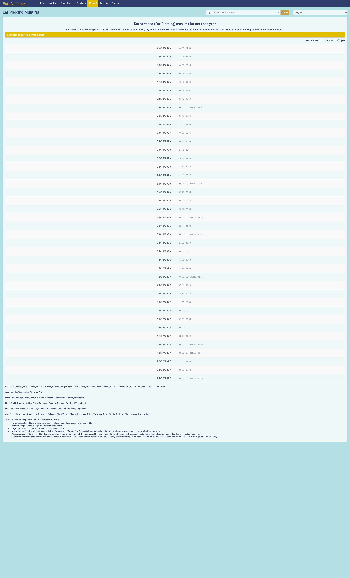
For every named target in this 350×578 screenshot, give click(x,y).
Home (42, 3)
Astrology (52, 3)
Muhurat (93, 3)
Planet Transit (67, 3)
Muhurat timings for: (314, 40)
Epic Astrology (14, 4)
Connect (115, 3)
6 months (331, 40)
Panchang (81, 3)
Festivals (104, 3)
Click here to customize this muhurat (26, 35)
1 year (342, 40)
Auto (286, 13)
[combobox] (243, 12)
